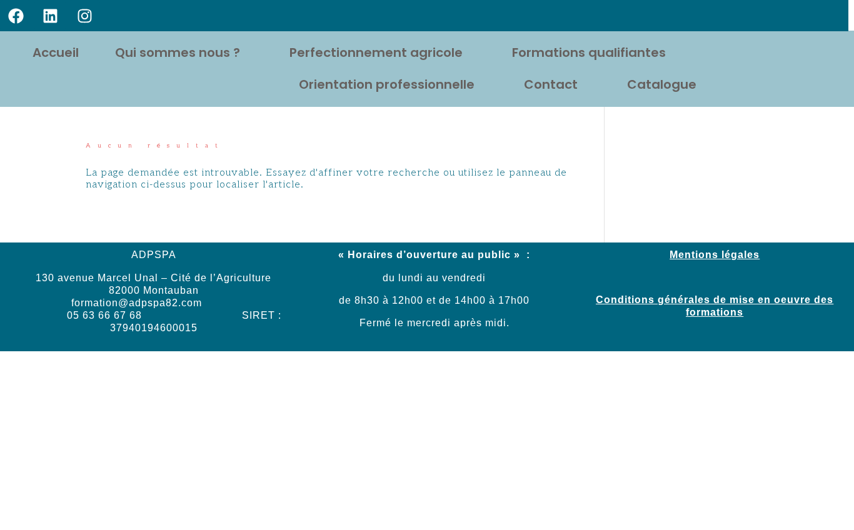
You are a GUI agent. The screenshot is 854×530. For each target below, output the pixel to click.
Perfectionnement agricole (376, 52)
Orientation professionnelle (387, 84)
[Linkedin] (50, 15)
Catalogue (661, 84)
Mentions (694, 254)
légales (739, 254)
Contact (551, 84)
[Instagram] (84, 15)
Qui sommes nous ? (177, 52)
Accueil (56, 52)
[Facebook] (15, 15)
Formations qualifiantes (589, 52)
